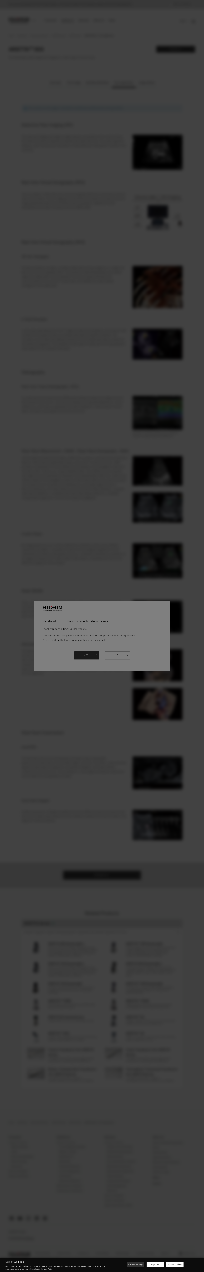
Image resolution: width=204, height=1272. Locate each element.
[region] (102, 1265)
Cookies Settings (135, 1264)
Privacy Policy (47, 1269)
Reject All (155, 1264)
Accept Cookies (175, 1264)
